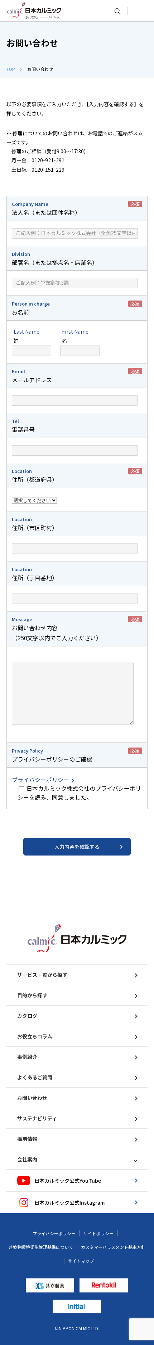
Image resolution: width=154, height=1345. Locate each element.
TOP (10, 69)
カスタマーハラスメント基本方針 (113, 1247)
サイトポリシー (98, 1233)
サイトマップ (81, 1261)
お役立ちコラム (34, 1036)
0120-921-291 (48, 160)
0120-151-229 (48, 169)
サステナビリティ (37, 1118)
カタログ (27, 1015)
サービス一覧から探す (42, 974)
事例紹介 (27, 1056)
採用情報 (27, 1138)
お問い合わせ (32, 1097)
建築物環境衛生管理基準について (41, 1247)
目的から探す (32, 995)
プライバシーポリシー (41, 779)
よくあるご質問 (34, 1077)
